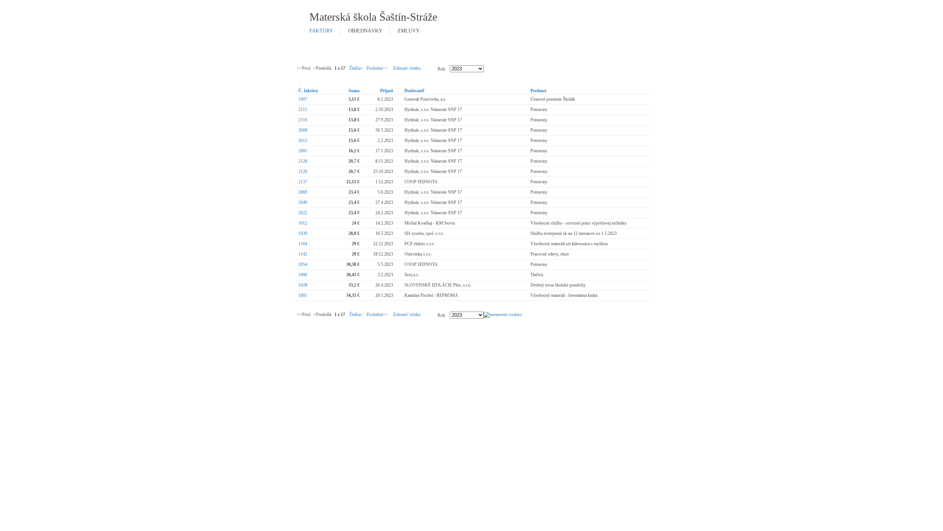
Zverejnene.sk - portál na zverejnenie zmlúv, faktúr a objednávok (564, 25)
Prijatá (386, 90)
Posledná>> (377, 68)
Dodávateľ (414, 90)
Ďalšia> (356, 68)
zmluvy (408, 31)
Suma (354, 90)
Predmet (538, 90)
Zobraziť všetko (407, 68)
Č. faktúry (308, 90)
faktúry (321, 31)
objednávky (365, 31)
